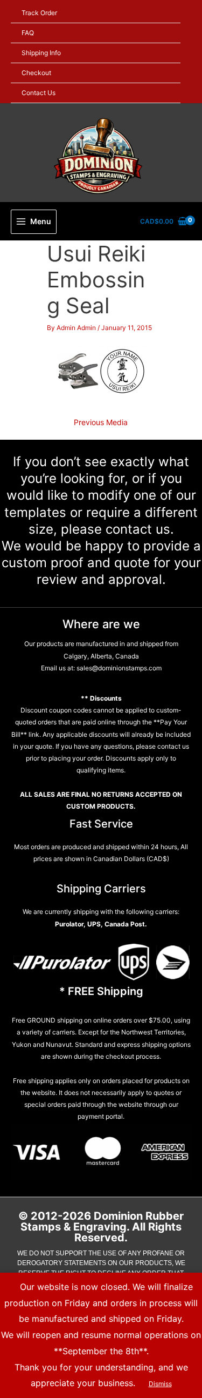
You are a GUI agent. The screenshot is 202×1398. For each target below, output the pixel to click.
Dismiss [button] (160, 1384)
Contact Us (38, 93)
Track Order (39, 13)
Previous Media (101, 422)
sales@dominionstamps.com (118, 668)
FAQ (28, 33)
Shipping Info (41, 53)
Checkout (36, 73)
